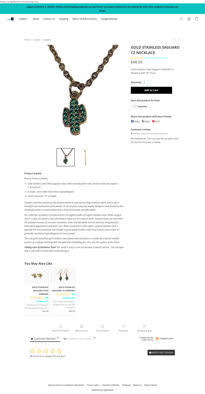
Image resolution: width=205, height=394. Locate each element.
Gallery (23, 18)
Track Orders (102, 330)
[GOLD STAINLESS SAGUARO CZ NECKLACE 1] (85, 157)
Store (37, 39)
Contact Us (49, 18)
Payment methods (110, 385)
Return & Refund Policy (85, 18)
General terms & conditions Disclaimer (66, 385)
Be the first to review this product (47, 356)
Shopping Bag (144, 330)
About (36, 18)
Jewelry (47, 39)
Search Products (60, 330)
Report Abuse (150, 385)
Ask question (162, 58)
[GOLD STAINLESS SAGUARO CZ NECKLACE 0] (66, 157)
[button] (10, 18)
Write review (149, 58)
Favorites (123, 330)
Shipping (63, 18)
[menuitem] (175, 40)
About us (137, 385)
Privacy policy (93, 385)
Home (27, 39)
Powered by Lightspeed (102, 390)
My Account (81, 330)
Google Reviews (109, 18)
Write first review (162, 352)
